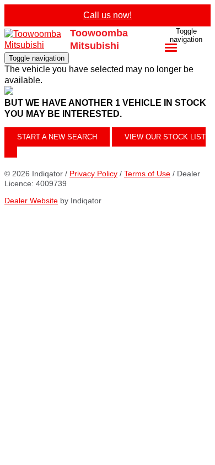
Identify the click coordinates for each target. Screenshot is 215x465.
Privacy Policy (93, 173)
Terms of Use (147, 173)
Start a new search (57, 137)
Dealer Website (31, 200)
